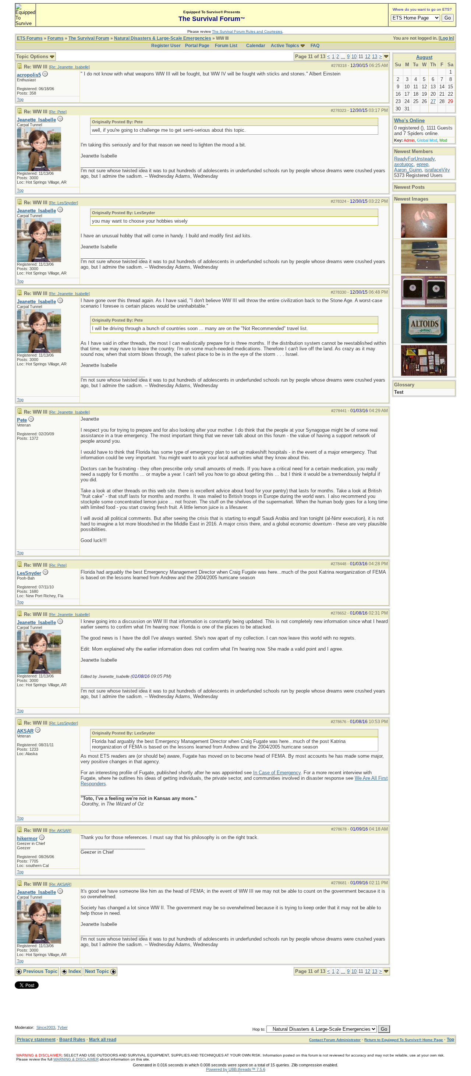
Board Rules (72, 1039)
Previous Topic (39, 971)
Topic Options (33, 56)
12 (367, 56)
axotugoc (404, 164)
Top (20, 99)
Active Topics (285, 45)
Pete (22, 420)
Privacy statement (36, 1039)
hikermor (27, 838)
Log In (446, 38)
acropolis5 (29, 75)
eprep (422, 164)
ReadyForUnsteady (414, 159)
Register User (166, 45)
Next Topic (97, 971)
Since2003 (45, 1027)
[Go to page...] (386, 56)
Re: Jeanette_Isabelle (69, 67)
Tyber (62, 1027)
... (343, 56)
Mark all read (102, 1039)
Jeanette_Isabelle (36, 120)
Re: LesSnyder (63, 203)
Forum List (226, 45)
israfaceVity (437, 170)
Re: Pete (57, 112)
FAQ (315, 45)
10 (354, 56)
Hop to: (258, 1029)
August (424, 57)
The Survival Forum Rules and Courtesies (247, 31)
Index (74, 971)
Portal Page (197, 45)
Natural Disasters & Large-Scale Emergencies (162, 38)
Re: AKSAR (60, 830)
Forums (55, 38)
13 (374, 56)
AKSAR (25, 731)
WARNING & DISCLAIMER (76, 1059)
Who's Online (409, 120)
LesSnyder (29, 573)
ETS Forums (30, 38)
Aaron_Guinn (408, 170)
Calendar (255, 45)
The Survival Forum (88, 38)
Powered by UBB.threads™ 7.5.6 (235, 1069)
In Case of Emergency (277, 772)
